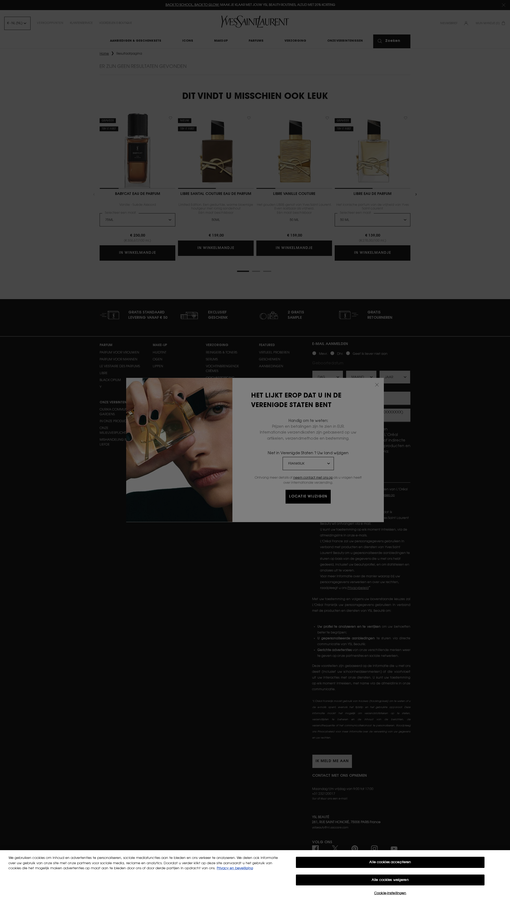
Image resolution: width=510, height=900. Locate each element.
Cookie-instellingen (390, 893)
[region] (255, 875)
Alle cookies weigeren (390, 880)
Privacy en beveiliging (235, 868)
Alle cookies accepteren (390, 862)
